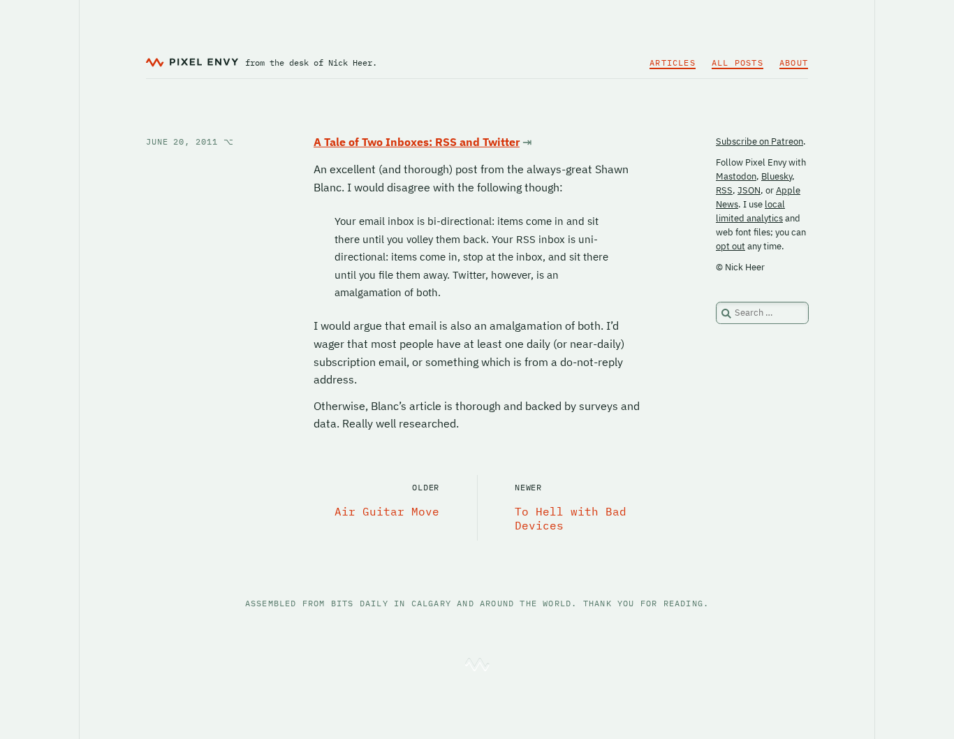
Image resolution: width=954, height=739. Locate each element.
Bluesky (776, 176)
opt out (730, 246)
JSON (749, 190)
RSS (724, 190)
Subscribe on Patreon (759, 141)
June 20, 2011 (190, 141)
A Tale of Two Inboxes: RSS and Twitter (417, 142)
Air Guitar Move (387, 511)
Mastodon (736, 176)
